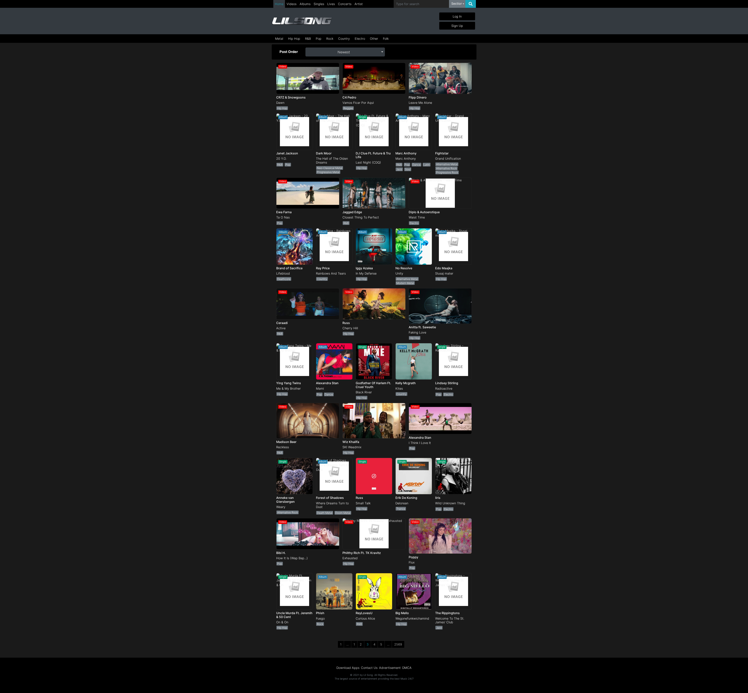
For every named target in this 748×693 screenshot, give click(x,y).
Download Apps (347, 668)
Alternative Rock (446, 168)
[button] (458, 4)
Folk (386, 39)
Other (374, 39)
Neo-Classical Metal (329, 168)
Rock (329, 39)
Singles (319, 4)
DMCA (407, 668)
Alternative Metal (447, 164)
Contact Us (369, 668)
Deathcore (283, 279)
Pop (318, 39)
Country (344, 39)
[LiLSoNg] (302, 21)
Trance (400, 508)
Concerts (344, 4)
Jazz (399, 169)
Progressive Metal (328, 172)
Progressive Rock (447, 172)
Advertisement (390, 668)
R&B (308, 39)
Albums (305, 4)
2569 (398, 644)
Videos (291, 4)
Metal (279, 39)
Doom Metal (342, 512)
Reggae (348, 108)
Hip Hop (294, 39)
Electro (360, 39)
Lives (331, 4)
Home (279, 4)
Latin (426, 164)
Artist (359, 4)
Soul (407, 169)
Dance (416, 164)
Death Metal (324, 512)
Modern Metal (405, 283)
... (347, 644)
